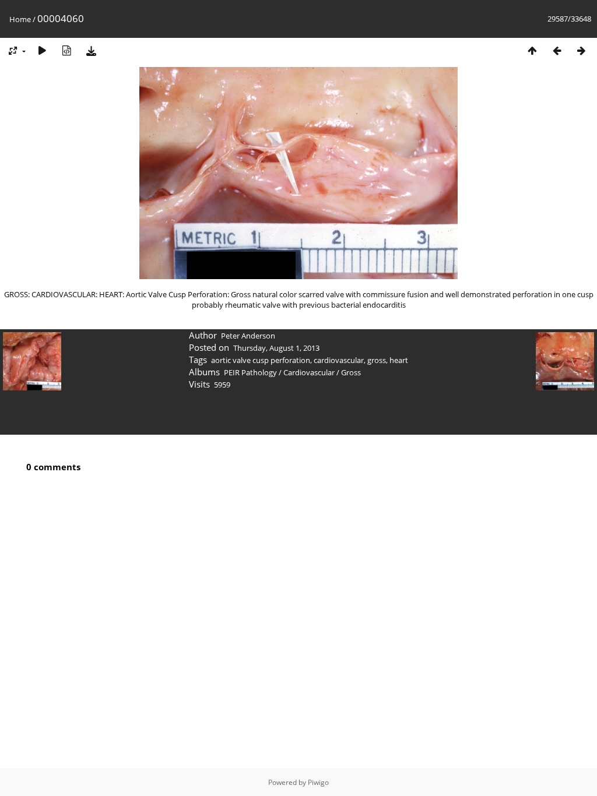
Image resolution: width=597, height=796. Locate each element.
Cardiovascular (309, 372)
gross (376, 360)
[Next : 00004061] (581, 50)
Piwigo (318, 782)
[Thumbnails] (532, 50)
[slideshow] (42, 50)
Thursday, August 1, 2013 (276, 348)
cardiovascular (339, 360)
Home (20, 19)
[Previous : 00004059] (557, 50)
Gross (351, 372)
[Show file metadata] (66, 50)
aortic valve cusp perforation (260, 360)
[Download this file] (91, 50)
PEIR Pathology (250, 372)
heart (398, 360)
